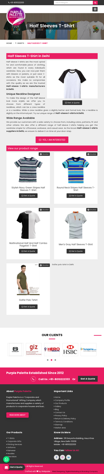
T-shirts (10, 438)
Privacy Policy (61, 415)
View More (11, 456)
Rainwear (11, 450)
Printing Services (14, 444)
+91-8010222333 (17, 2)
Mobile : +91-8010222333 (65, 444)
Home (9, 43)
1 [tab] (47, 360)
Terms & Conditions (64, 421)
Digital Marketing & (73, 471)
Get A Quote (73, 102)
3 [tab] (55, 360)
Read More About (17, 415)
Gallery (58, 406)
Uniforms (11, 447)
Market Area (60, 427)
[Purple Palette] (15, 15)
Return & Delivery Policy (65, 418)
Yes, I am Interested (53, 139)
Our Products (61, 403)
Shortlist (45, 154)
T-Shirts (19, 43)
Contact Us (60, 412)
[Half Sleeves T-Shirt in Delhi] (72, 79)
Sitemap (59, 424)
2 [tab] (51, 360)
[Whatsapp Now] (6, 459)
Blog (57, 409)
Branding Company (90, 471)
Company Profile (62, 400)
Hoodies (10, 453)
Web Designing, (58, 471)
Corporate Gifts (14, 441)
